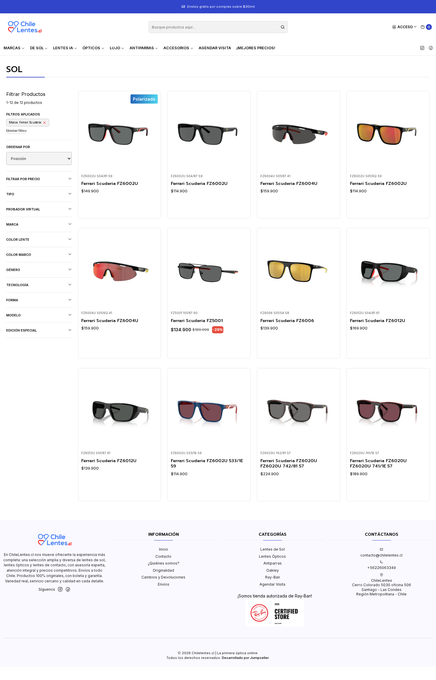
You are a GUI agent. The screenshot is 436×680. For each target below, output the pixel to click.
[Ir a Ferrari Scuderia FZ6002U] (209, 132)
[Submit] (283, 27)
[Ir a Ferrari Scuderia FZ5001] (209, 269)
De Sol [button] (37, 48)
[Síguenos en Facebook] (431, 48)
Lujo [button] (115, 48)
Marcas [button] (12, 48)
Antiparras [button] (142, 48)
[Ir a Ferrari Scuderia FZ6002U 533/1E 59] (209, 409)
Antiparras (272, 563)
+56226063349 (381, 567)
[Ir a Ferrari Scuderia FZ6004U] (298, 132)
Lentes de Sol (272, 549)
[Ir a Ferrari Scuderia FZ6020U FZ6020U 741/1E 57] (388, 409)
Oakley (272, 570)
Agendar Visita (215, 48)
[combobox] (218, 27)
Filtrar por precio (23, 179)
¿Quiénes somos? (163, 563)
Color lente (17, 239)
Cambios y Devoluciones (163, 577)
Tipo (10, 194)
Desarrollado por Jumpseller (245, 658)
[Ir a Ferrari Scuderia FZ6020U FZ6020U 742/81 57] (298, 409)
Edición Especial (21, 330)
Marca (12, 224)
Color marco (18, 255)
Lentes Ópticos (272, 556)
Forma (12, 300)
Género (13, 270)
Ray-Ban (272, 577)
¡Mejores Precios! (255, 48)
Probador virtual (23, 209)
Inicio (163, 549)
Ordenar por (18, 147)
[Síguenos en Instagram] (422, 48)
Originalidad (163, 570)
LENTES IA (63, 48)
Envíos (163, 584)
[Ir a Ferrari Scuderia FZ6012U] (388, 269)
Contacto (163, 556)
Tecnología (17, 285)
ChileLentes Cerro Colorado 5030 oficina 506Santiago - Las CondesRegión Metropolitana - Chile (381, 587)
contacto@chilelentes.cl (381, 555)
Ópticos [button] (91, 48)
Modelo (13, 315)
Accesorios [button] (176, 48)
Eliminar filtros (16, 131)
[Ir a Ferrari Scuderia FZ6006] (298, 269)
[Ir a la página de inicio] (24, 27)
